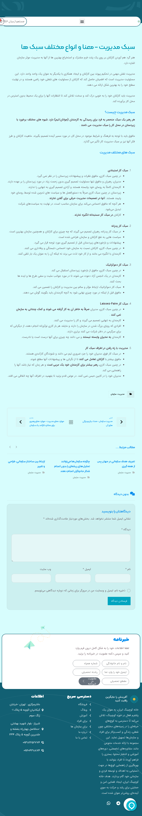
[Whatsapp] (109, 803)
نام (128, 569)
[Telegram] (118, 803)
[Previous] (16, 447)
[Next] (10, 447)
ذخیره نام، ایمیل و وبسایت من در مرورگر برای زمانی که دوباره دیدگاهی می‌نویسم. (79, 590)
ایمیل (87, 569)
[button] (82, 21)
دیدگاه (126, 529)
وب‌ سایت (45, 569)
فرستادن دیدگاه (119, 601)
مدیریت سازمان (117, 394)
